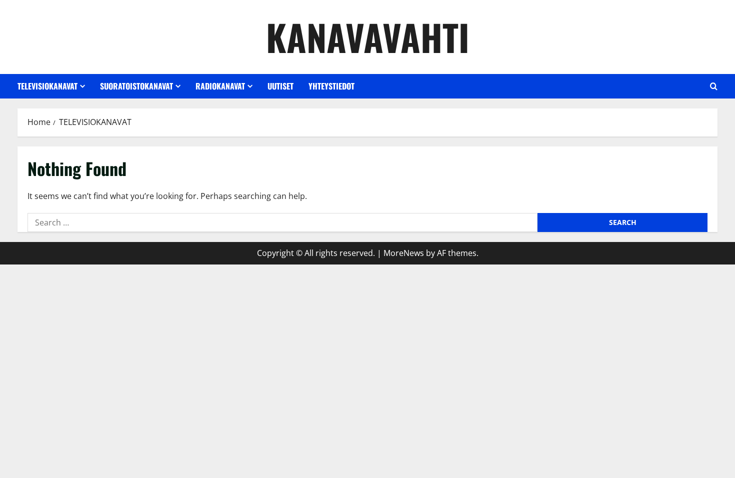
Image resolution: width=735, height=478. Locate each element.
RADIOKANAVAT (220, 86)
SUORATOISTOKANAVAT (136, 86)
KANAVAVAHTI (368, 37)
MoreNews (404, 253)
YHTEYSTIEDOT (331, 86)
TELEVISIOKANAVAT (48, 86)
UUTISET (281, 86)
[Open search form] (714, 86)
